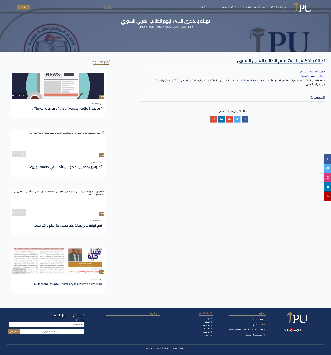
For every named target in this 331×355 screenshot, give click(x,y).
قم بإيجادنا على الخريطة (254, 334)
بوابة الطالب (23, 7)
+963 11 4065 (258, 319)
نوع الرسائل (80, 319)
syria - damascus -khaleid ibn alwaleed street (246, 329)
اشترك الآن (14, 331)
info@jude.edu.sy (256, 324)
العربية (108, 7)
